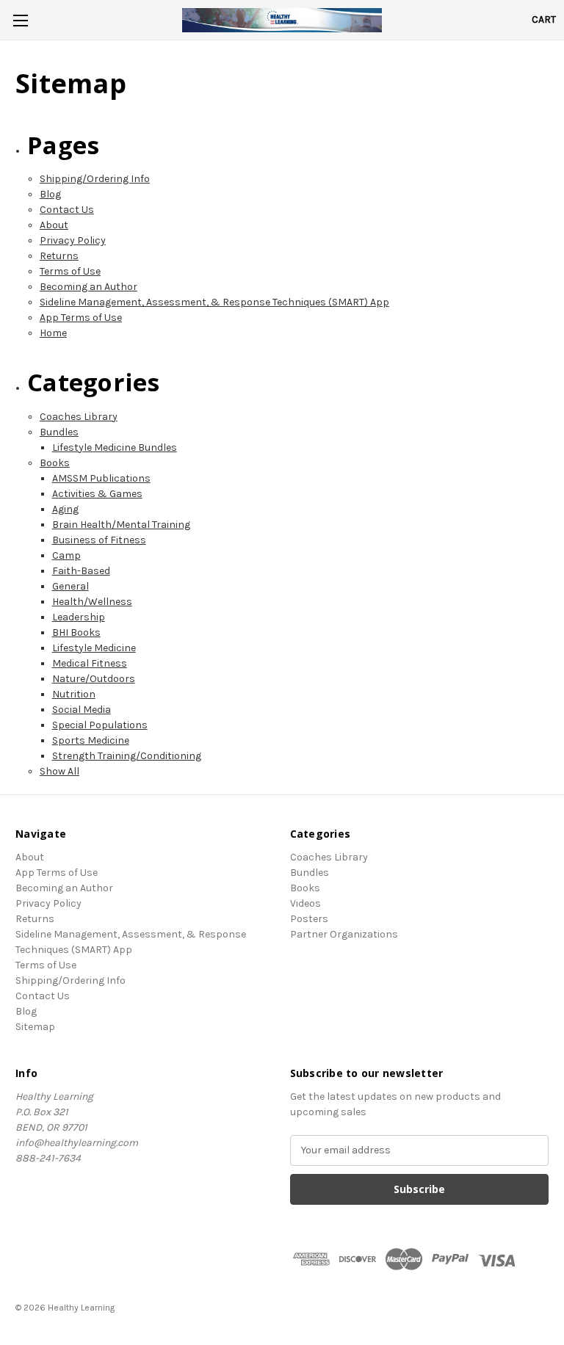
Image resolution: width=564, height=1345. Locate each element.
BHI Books (76, 632)
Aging (65, 509)
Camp (66, 555)
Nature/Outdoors (93, 678)
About (54, 225)
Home (53, 333)
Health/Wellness (92, 601)
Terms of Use (70, 271)
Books (55, 463)
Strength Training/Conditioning (126, 756)
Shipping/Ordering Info (95, 179)
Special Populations (100, 725)
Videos (305, 903)
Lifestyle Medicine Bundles (114, 447)
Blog (50, 194)
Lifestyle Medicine (94, 648)
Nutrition (73, 694)
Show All (59, 771)
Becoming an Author (88, 286)
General (70, 586)
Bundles (59, 432)
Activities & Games (97, 493)
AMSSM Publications (101, 478)
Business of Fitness (99, 540)
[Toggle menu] (20, 20)
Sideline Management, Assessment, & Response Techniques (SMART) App (214, 302)
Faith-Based (81, 571)
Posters (309, 919)
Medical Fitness (89, 663)
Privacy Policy (73, 240)
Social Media (81, 709)
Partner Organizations (344, 934)
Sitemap (35, 1026)
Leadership (78, 617)
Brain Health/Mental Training (121, 524)
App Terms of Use (81, 317)
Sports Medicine (90, 740)
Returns (59, 256)
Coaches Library (79, 416)
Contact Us (67, 209)
